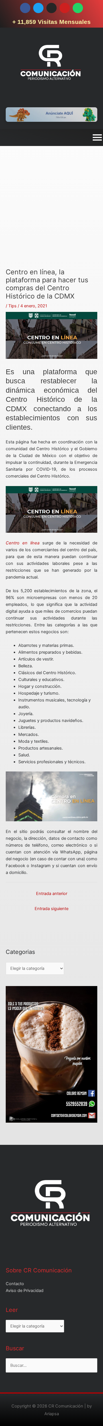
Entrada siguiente (51, 908)
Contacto (15, 1283)
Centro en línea (22, 543)
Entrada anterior (51, 893)
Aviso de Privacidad (24, 1290)
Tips (12, 305)
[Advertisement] (51, 217)
